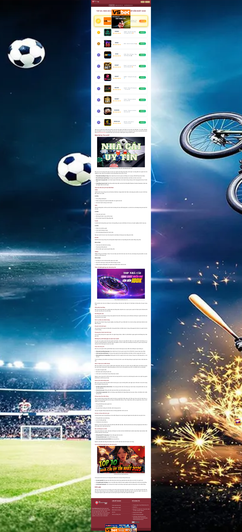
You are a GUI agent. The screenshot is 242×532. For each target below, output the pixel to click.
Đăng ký (143, 20)
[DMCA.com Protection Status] (136, 522)
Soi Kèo (142, 1)
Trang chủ (111, 5)
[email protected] (139, 514)
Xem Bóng (147, 1)
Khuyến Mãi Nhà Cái (128, 5)
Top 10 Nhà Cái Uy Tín (97, 508)
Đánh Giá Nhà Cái (119, 5)
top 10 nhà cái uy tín (101, 132)
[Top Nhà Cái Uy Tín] (98, 2)
